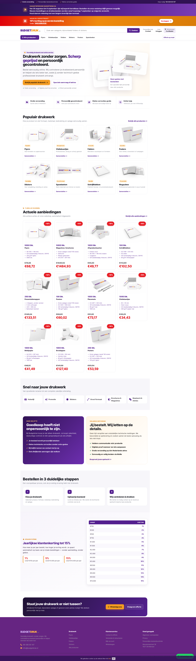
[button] (191, 651)
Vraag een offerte (134, 607)
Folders (63, 37)
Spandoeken (90, 37)
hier (110, 658)
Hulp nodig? (167, 2)
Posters (80, 37)
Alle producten (29, 37)
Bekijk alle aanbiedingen (136, 216)
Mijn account (110, 641)
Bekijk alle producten (137, 121)
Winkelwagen (110, 644)
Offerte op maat (169, 37)
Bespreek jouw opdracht (100, 459)
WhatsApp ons (116, 607)
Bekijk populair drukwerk (36, 82)
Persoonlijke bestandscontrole (153, 641)
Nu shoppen (165, 21)
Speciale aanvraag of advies (64, 82)
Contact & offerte (111, 635)
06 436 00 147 (28, 645)
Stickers (72, 37)
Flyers (43, 37)
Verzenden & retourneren (114, 638)
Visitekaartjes (53, 37)
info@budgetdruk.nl (30, 648)
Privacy (145, 638)
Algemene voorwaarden (150, 635)
